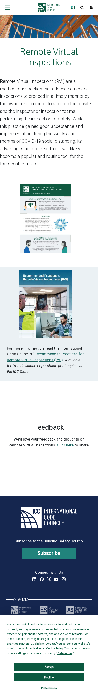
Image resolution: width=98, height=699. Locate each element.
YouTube (56, 579)
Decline (49, 677)
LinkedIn (34, 579)
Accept (49, 666)
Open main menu (7, 7)
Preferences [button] (64, 653)
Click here (65, 445)
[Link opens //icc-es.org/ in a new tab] (49, 609)
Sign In (91, 7)
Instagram (63, 579)
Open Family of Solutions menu (72, 7)
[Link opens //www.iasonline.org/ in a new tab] (76, 609)
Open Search (82, 7)
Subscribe (49, 553)
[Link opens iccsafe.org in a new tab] (21, 609)
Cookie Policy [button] (54, 648)
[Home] (48, 7)
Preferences (49, 688)
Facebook (41, 579)
